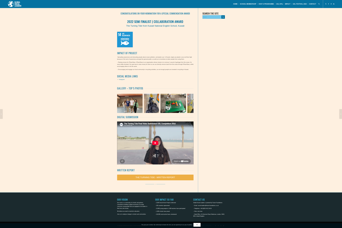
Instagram (122, 79)
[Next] (189, 103)
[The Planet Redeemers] (1, 114)
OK (197, 225)
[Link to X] (325, 4)
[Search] (319, 4)
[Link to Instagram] (331, 4)
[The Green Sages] (340, 114)
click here (199, 211)
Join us (119, 214)
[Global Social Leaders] (15, 4)
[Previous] (121, 103)
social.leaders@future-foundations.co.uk (208, 205)
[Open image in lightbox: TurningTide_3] (184, 111)
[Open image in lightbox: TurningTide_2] (157, 111)
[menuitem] (235, 4)
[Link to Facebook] (328, 4)
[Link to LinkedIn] (333, 4)
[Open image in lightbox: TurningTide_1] (141, 111)
